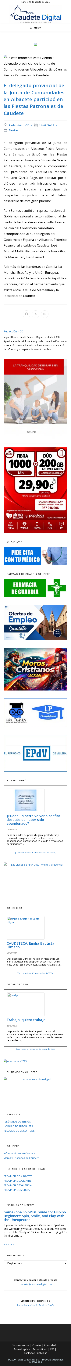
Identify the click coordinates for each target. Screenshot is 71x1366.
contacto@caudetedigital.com (35, 1284)
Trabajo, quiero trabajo (26, 1019)
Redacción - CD (19, 125)
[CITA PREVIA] (36, 556)
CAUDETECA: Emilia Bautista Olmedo (30, 945)
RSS (52, 1349)
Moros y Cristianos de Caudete (21, 1158)
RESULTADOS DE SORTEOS (19, 1130)
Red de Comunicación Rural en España (35, 1305)
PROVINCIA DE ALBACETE (18, 1176)
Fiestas (13, 130)
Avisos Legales (22, 1349)
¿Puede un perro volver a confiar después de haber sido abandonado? (33, 819)
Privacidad (50, 1345)
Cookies (36, 1345)
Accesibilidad (40, 1349)
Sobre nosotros (20, 1345)
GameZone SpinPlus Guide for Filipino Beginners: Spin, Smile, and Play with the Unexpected (35, 1216)
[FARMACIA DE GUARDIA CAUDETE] (36, 588)
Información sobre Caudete (19, 1153)
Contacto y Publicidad (35, 1353)
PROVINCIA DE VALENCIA (18, 1185)
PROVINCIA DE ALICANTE (17, 1180)
